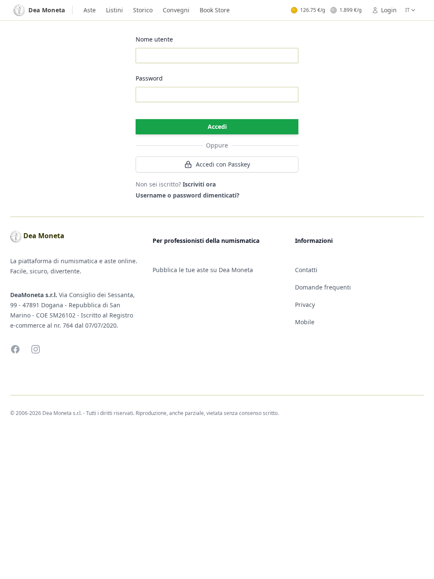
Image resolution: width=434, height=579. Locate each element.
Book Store (215, 10)
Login (389, 10)
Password (149, 78)
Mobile (304, 322)
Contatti (306, 270)
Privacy (305, 305)
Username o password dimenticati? (187, 195)
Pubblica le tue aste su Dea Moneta (203, 270)
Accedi (217, 126)
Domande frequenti (323, 287)
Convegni (176, 10)
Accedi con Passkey (223, 164)
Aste (89, 10)
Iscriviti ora (199, 184)
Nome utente (154, 39)
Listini (114, 10)
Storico (143, 10)
